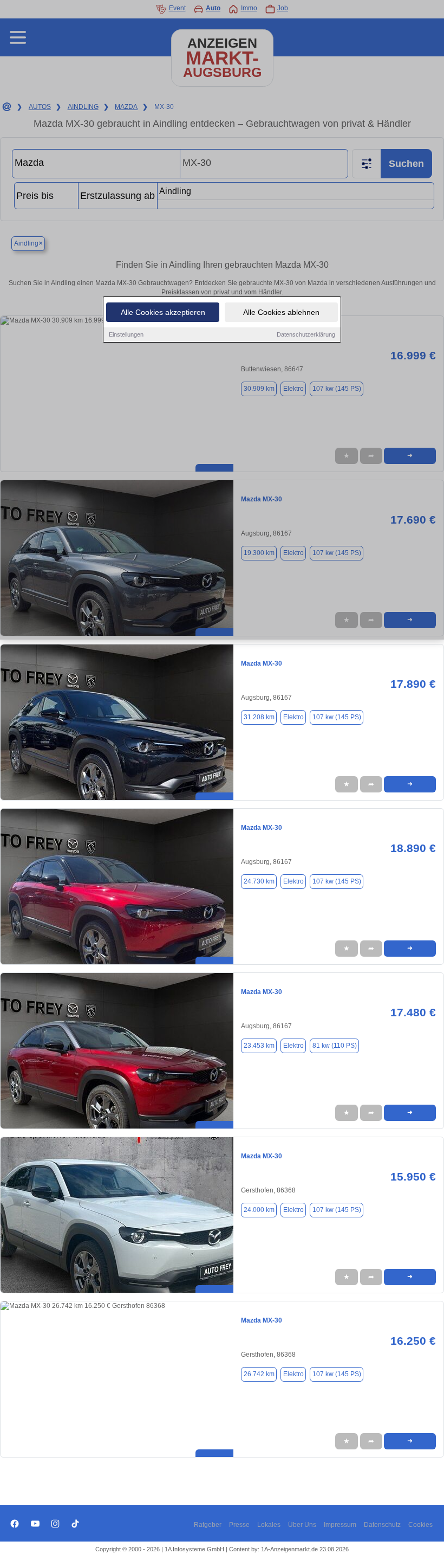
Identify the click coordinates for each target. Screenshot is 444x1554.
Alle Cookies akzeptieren (163, 312)
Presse (239, 1525)
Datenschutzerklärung (306, 334)
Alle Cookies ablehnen (281, 312)
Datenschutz (382, 1525)
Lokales (268, 1525)
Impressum (340, 1525)
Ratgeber (207, 1525)
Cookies (420, 1525)
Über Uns (302, 1525)
